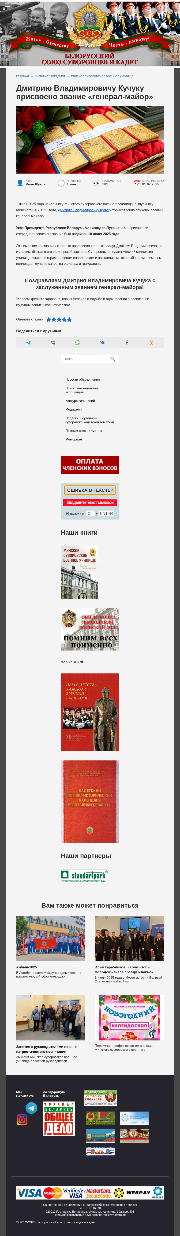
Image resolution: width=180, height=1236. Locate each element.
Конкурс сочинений (80, 401)
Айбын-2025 (26, 967)
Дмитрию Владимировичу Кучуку (84, 210)
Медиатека (73, 409)
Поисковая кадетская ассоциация (81, 390)
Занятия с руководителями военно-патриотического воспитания (47, 1048)
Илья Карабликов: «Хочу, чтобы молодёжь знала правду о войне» (124, 969)
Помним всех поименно (83, 431)
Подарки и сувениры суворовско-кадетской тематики (89, 420)
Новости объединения (82, 379)
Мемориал (73, 439)
